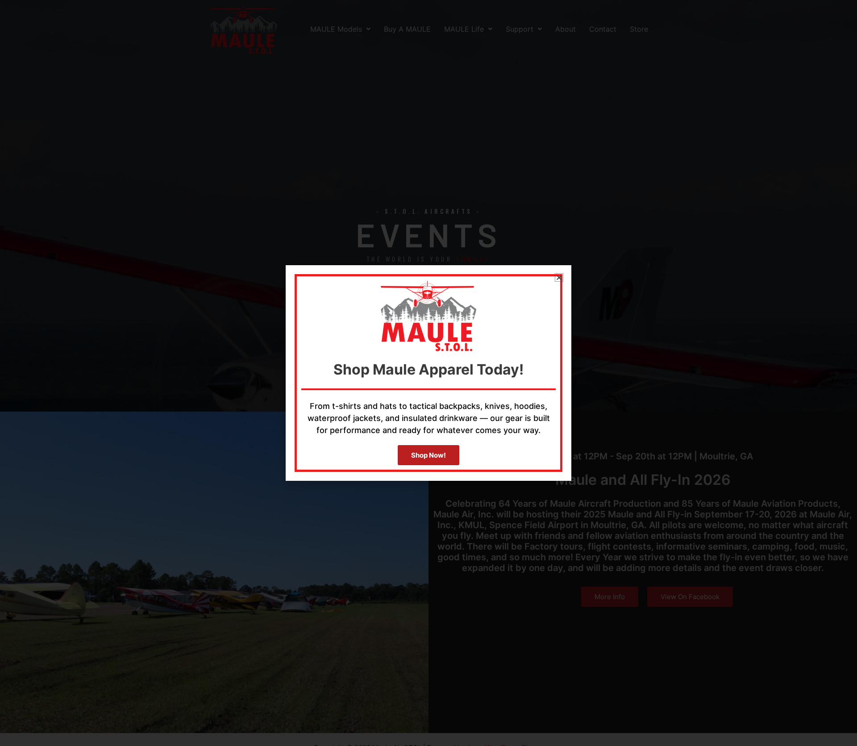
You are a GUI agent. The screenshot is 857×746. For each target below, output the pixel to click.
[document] (428, 373)
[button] (559, 277)
